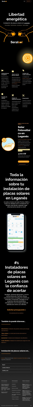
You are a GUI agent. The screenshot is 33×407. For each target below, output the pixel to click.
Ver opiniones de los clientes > (16, 313)
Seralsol (3, 358)
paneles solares (25, 78)
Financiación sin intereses (16, 390)
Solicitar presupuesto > (16, 310)
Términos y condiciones (16, 392)
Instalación (14, 384)
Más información (22, 164)
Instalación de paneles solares (24, 139)
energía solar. (20, 145)
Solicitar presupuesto (23, 161)
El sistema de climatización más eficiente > (14, 338)
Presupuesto (14, 386)
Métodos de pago (15, 388)
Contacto (28, 1)
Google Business (16, 405)
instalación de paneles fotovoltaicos (20, 358)
